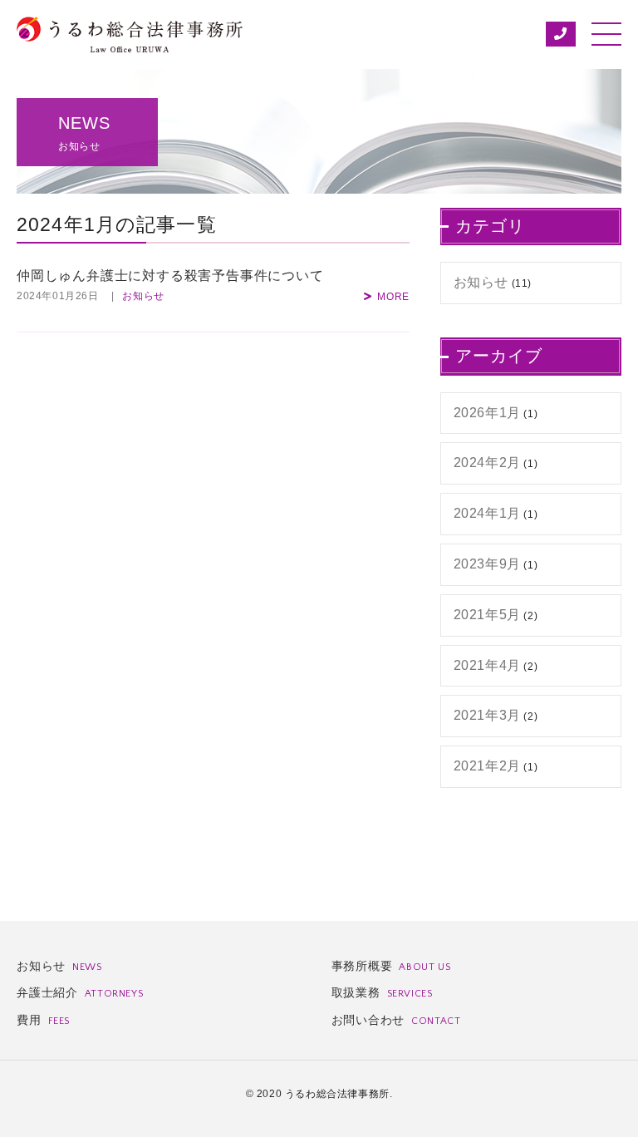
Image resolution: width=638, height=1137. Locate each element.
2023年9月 (487, 564)
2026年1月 (487, 413)
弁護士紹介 (80, 992)
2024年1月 (487, 513)
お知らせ (143, 296)
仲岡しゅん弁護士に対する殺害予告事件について (170, 275)
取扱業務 (382, 992)
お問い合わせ (396, 1019)
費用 (43, 1019)
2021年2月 (487, 766)
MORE (393, 297)
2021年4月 (487, 665)
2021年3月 (487, 715)
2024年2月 (487, 462)
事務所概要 (391, 965)
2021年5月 (487, 615)
